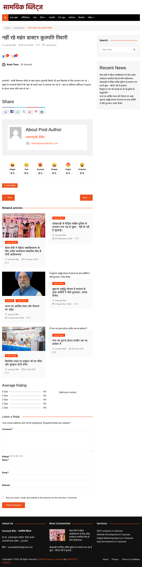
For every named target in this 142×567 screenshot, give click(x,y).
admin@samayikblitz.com (44, 143)
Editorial (9, 301)
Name (5, 460)
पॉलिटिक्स (25, 17)
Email (5, 472)
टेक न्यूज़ (61, 17)
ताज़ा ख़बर (14, 17)
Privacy (115, 559)
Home (105, 559)
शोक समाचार (11, 185)
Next (85, 197)
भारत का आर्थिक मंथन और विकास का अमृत (117, 96)
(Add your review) (67, 392)
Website (6, 485)
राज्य (35, 17)
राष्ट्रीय (52, 17)
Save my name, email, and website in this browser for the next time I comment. (41, 497)
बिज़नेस (81, 17)
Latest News (51, 45)
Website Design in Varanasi (51, 559)
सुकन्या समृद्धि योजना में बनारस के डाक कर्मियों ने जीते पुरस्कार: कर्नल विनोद (69, 292)
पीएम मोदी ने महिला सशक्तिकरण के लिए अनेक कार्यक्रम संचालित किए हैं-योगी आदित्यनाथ (23, 251)
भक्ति (90, 17)
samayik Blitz (10, 45)
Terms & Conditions (131, 559)
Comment (7, 429)
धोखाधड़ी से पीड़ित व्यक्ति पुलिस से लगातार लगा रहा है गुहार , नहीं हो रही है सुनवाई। (70, 227)
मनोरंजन (72, 17)
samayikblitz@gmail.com (20, 547)
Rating (5, 456)
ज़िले (42, 17)
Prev (10, 197)
